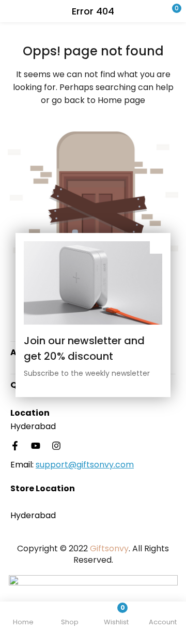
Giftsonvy (109, 548)
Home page (121, 100)
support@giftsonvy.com (85, 465)
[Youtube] (35, 445)
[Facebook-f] (15, 445)
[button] (157, 11)
